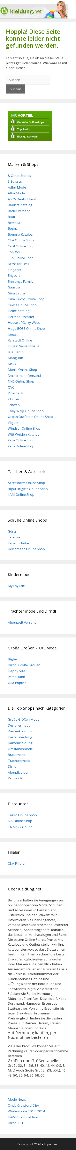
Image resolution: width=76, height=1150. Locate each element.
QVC (11, 387)
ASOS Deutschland (22, 199)
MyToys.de (16, 585)
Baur (11, 216)
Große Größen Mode (23, 719)
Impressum (51, 1144)
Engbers (14, 275)
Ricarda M (16, 393)
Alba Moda (16, 193)
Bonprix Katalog (20, 234)
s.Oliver (13, 399)
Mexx (12, 364)
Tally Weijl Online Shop (26, 411)
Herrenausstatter (21, 316)
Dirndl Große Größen (24, 665)
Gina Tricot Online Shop (26, 299)
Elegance (15, 269)
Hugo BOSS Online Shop (26, 328)
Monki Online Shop (22, 369)
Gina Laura (16, 293)
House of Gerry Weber (25, 322)
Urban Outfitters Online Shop (30, 416)
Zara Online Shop (21, 440)
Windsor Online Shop (24, 428)
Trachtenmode (19, 760)
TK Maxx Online (20, 827)
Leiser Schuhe (18, 543)
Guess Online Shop (22, 305)
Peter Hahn (16, 676)
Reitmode (15, 778)
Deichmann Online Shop (26, 549)
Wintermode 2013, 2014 (26, 1111)
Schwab (14, 405)
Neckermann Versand (24, 375)
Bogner (13, 228)
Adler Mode (17, 187)
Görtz (12, 531)
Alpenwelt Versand (22, 622)
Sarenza (14, 537)
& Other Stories (19, 175)
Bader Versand (19, 211)
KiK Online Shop (20, 821)
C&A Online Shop (21, 240)
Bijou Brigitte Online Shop (28, 488)
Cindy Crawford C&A (23, 1105)
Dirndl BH (15, 1123)
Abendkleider (18, 772)
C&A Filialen (17, 863)
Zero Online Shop (21, 446)
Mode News (17, 1099)
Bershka (14, 222)
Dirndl (13, 766)
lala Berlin (16, 352)
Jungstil (13, 334)
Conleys (14, 252)
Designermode (19, 725)
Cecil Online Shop (21, 246)
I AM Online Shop (21, 494)
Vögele (13, 422)
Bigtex (13, 659)
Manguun (15, 358)
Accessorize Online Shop (26, 483)
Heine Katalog (18, 311)
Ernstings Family (21, 281)
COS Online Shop (21, 258)
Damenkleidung (20, 731)
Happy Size (16, 671)
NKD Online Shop (21, 381)
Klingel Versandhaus (23, 346)
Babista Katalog (20, 205)
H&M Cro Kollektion (23, 1117)
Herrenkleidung (20, 737)
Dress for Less (18, 263)
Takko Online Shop (22, 815)
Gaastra (14, 287)
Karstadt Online (20, 340)
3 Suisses (15, 181)
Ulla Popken (17, 682)
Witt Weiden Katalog (23, 434)
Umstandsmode (20, 749)
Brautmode (17, 754)
